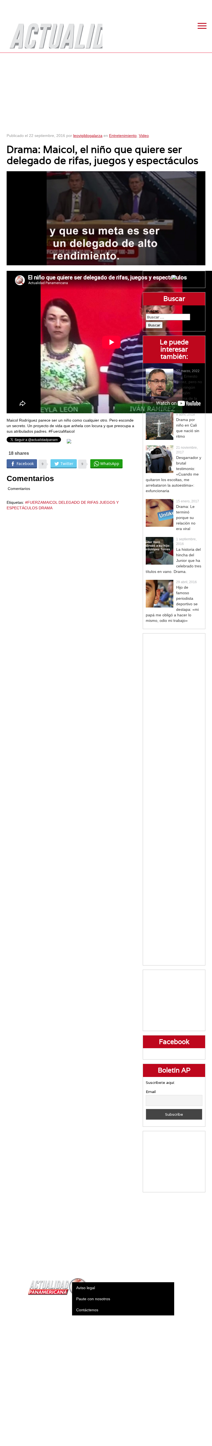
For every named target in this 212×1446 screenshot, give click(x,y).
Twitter (177, 5)
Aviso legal (85, 1288)
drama (45, 508)
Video (144, 135)
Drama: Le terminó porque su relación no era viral (185, 517)
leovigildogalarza (87, 135)
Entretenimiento (123, 135)
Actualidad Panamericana (53, 31)
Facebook (164, 5)
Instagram (191, 5)
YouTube (205, 5)
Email (151, 1091)
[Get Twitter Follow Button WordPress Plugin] (69, 441)
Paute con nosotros (93, 1299)
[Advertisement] (106, 91)
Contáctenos (87, 1310)
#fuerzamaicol (41, 502)
